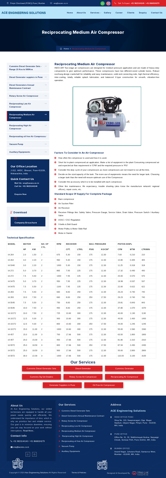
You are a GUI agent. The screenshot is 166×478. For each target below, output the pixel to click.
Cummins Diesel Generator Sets (41, 368)
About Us (81, 13)
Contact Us (156, 13)
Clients (130, 13)
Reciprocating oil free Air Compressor (27, 136)
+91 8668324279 (152, 3)
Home (70, 13)
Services (94, 13)
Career (119, 13)
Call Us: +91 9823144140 (26, 186)
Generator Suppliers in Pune (62, 385)
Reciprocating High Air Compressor (20, 127)
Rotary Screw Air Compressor (23, 96)
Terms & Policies (79, 473)
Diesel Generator (83, 368)
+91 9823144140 (137, 3)
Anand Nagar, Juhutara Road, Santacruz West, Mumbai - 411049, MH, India (135, 453)
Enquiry (143, 13)
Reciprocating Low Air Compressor (20, 105)
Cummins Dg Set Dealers (41, 377)
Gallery (107, 13)
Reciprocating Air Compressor (124, 377)
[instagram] (34, 454)
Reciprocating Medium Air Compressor (21, 116)
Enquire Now (21, 194)
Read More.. (28, 431)
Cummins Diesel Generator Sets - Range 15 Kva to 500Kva (25, 67)
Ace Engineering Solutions (37, 473)
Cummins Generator (124, 368)
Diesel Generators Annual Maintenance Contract (21, 86)
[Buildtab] (24, 13)
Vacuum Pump (16, 144)
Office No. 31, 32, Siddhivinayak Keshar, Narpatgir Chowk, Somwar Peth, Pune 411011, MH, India (136, 438)
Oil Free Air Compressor (104, 385)
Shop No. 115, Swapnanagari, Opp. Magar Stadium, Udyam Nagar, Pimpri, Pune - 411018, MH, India (135, 422)
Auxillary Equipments (19, 152)
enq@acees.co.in (61, 3)
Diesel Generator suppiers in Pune (26, 77)
